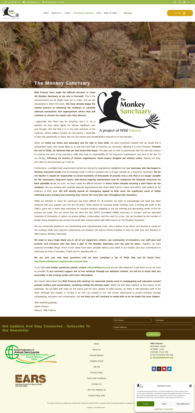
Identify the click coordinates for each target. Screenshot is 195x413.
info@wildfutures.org (98, 267)
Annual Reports (96, 355)
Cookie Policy (158, 409)
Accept (145, 404)
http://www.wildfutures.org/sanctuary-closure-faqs (61, 261)
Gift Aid (96, 367)
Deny (164, 404)
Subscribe (153, 334)
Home (46, 13)
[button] (190, 386)
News (67, 13)
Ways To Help (110, 13)
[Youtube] (164, 369)
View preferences (182, 404)
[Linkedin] (169, 369)
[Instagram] (159, 369)
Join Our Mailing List (96, 390)
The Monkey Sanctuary (83, 13)
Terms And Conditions (96, 378)
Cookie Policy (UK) (96, 395)
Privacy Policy (168, 409)
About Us (55, 13)
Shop (98, 13)
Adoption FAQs (96, 361)
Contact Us (96, 384)
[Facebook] (154, 369)
